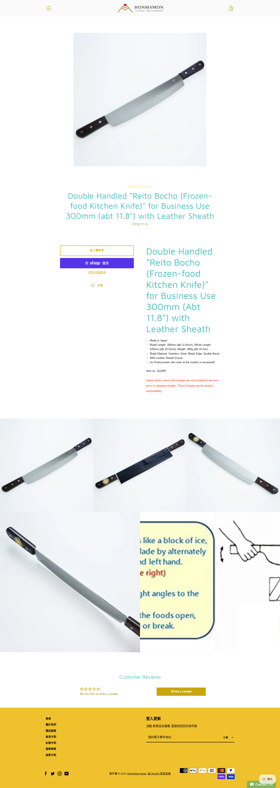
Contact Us (263, 784)
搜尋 (48, 719)
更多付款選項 (97, 273)
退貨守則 (51, 737)
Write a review (181, 691)
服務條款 (51, 749)
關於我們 (51, 725)
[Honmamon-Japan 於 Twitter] (53, 773)
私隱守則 (51, 743)
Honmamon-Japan (137, 774)
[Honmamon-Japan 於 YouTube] (67, 773)
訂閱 (226, 737)
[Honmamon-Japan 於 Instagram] (60, 773)
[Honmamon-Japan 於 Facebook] (46, 773)
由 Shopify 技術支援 (159, 774)
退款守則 (51, 755)
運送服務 (51, 731)
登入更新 (153, 719)
